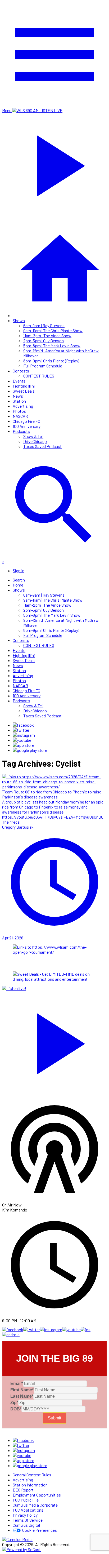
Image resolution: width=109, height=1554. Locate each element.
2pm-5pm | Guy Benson (43, 340)
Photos (19, 411)
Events (19, 380)
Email (16, 1383)
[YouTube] (22, 740)
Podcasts (21, 431)
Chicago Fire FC (26, 421)
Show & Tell (33, 436)
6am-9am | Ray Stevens (44, 325)
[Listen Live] (54, 1041)
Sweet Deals (24, 390)
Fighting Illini (24, 385)
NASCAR (20, 416)
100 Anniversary (26, 426)
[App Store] (23, 745)
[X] (21, 729)
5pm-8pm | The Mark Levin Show (51, 345)
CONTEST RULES (38, 375)
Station (19, 400)
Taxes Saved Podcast (42, 446)
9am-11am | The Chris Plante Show (53, 330)
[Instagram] (24, 735)
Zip (14, 1402)
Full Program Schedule (42, 365)
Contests (21, 370)
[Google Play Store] (30, 750)
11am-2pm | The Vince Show (47, 335)
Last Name (21, 1396)
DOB (15, 1409)
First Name (22, 1390)
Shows (19, 320)
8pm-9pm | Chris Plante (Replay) (51, 360)
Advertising (23, 406)
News (18, 395)
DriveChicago (35, 441)
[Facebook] (23, 724)
